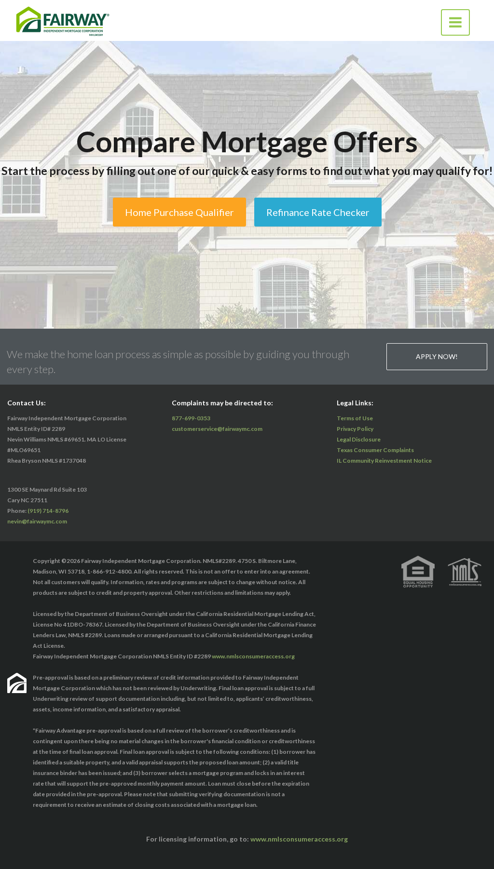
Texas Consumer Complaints (375, 450)
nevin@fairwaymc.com (37, 521)
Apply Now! (437, 356)
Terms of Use (355, 418)
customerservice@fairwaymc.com (217, 428)
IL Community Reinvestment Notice (384, 460)
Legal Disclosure (359, 439)
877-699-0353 (191, 418)
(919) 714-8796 (48, 510)
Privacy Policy (355, 428)
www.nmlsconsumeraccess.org (253, 656)
